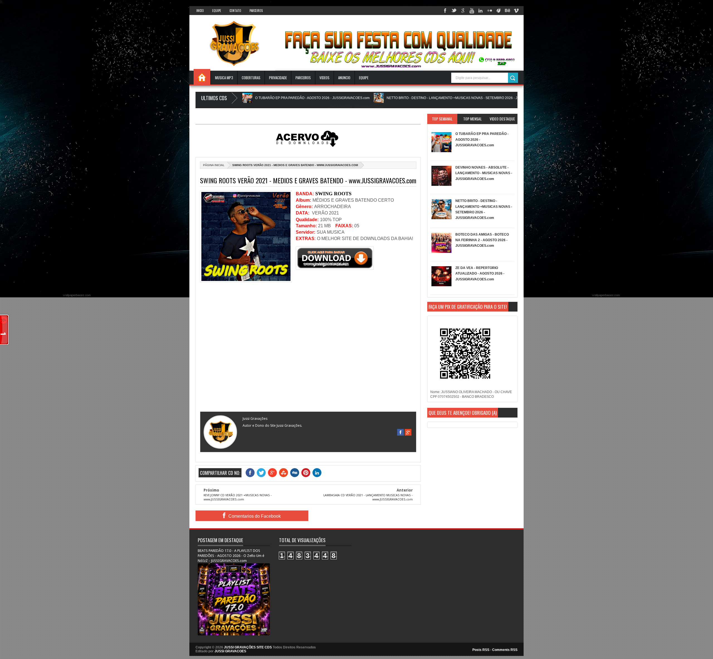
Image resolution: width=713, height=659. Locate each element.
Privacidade (278, 77)
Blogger (378, 106)
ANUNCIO (344, 77)
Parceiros (256, 10)
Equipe (216, 10)
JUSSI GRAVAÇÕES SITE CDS (248, 647)
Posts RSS (480, 650)
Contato (235, 10)
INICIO (200, 10)
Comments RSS (504, 650)
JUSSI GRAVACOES (230, 651)
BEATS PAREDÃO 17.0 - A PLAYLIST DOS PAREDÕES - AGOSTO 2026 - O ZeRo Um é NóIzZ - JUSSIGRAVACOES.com (231, 556)
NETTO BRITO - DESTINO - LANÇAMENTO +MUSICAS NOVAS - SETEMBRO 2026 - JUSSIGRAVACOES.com (440, 98)
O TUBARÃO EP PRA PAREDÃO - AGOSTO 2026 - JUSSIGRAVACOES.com (282, 98)
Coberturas (251, 77)
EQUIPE (363, 77)
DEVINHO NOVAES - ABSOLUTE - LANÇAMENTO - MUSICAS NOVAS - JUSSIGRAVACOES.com (483, 173)
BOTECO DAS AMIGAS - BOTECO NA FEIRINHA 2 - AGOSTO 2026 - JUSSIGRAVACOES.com (482, 240)
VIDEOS (324, 77)
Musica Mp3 (224, 77)
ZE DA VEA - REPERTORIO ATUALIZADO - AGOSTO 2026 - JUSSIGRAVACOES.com (479, 273)
